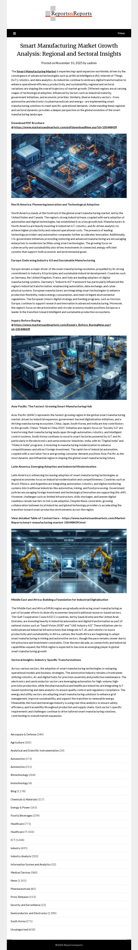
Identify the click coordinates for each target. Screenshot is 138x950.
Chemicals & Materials (24, 799)
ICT (13, 839)
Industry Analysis (21, 856)
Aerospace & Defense (23, 734)
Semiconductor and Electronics (29, 913)
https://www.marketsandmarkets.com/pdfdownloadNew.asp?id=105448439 (65, 127)
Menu (121, 33)
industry (15, 848)
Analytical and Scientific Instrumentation (35, 750)
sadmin (92, 63)
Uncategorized (19, 929)
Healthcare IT (19, 831)
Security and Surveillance (25, 904)
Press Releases (20, 896)
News (14, 880)
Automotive (18, 758)
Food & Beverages (22, 815)
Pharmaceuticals (20, 888)
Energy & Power (20, 807)
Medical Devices (20, 872)
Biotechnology (19, 774)
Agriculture (17, 742)
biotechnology (19, 783)
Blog (13, 791)
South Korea (18, 921)
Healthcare (17, 823)
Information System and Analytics (31, 864)
